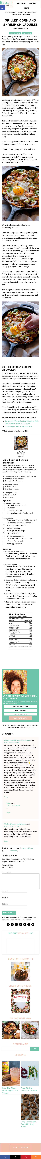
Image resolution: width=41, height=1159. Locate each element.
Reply (6, 797)
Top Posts (30, 727)
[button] (2, 7)
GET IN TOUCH (20, 1147)
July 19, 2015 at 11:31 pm (11, 826)
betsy (9, 803)
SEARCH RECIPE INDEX (20, 714)
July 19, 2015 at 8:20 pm (11, 742)
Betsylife (8, 12)
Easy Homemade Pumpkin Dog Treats (28, 1124)
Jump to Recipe (15, 33)
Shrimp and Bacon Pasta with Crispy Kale (22, 421)
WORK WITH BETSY (20, 718)
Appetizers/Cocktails (24, 12)
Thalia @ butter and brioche (15, 824)
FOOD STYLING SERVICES (20, 706)
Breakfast (28, 725)
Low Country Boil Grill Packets (17, 424)
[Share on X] (15, 1157)
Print (21, 456)
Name (5, 891)
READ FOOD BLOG (20, 710)
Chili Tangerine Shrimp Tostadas (18, 426)
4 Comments (23, 28)
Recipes (14, 12)
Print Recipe (27, 33)
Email (5, 898)
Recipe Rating (7, 865)
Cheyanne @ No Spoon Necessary (17, 740)
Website (5, 904)
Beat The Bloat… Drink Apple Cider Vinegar (10, 1090)
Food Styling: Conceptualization (29, 1089)
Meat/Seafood (15, 727)
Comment (6, 872)
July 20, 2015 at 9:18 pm (14, 805)
